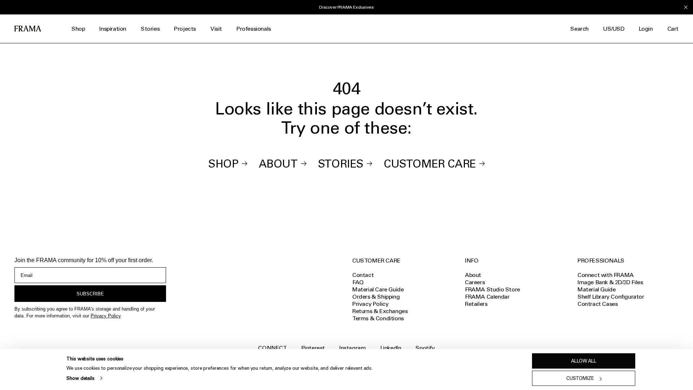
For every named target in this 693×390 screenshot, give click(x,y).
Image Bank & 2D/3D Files (610, 282)
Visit (216, 28)
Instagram (352, 347)
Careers (475, 282)
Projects (185, 28)
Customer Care (430, 163)
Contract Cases (598, 303)
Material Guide (596, 289)
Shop (78, 28)
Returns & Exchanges (379, 311)
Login (646, 28)
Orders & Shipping (376, 296)
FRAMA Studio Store (492, 289)
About (278, 163)
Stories (150, 28)
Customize (580, 378)
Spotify (425, 347)
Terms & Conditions (378, 318)
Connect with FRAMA (606, 275)
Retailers (476, 303)
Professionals (253, 28)
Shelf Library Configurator (611, 296)
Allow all (583, 361)
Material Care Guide (378, 289)
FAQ (358, 282)
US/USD (613, 28)
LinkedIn (390, 347)
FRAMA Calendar (487, 296)
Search (579, 28)
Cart (673, 28)
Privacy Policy (106, 315)
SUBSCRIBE (90, 293)
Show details (80, 378)
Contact (363, 275)
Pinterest (313, 347)
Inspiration (112, 28)
